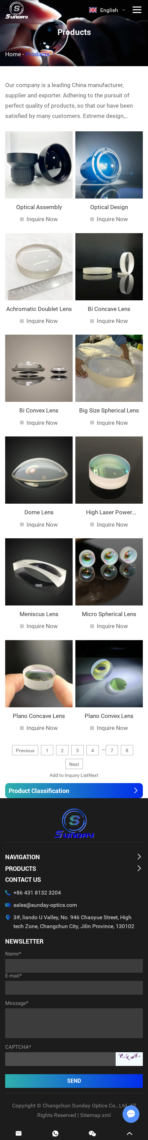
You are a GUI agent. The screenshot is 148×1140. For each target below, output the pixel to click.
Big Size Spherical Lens (109, 410)
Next (74, 764)
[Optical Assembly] (39, 165)
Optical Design (109, 207)
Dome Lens (39, 512)
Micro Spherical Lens (109, 614)
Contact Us (23, 879)
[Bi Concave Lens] (109, 266)
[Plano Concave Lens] (39, 673)
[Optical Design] (109, 165)
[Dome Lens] (39, 470)
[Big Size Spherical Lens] (109, 368)
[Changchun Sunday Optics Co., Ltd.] (16, 10)
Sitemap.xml (95, 1115)
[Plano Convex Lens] (109, 673)
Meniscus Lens (39, 614)
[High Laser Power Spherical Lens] (109, 470)
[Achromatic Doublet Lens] (39, 266)
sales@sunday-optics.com (45, 905)
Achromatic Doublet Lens (39, 308)
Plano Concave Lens (39, 715)
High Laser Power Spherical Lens (109, 512)
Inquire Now (42, 219)
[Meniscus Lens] (39, 571)
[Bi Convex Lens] (39, 368)
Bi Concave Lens (109, 308)
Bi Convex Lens (39, 410)
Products (20, 868)
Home (13, 54)
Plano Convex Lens (109, 715)
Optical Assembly (39, 207)
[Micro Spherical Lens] (109, 571)
